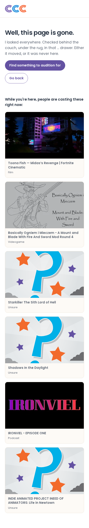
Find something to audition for (35, 65)
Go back (16, 78)
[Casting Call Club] (44, 8)
